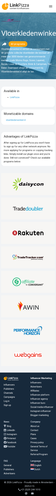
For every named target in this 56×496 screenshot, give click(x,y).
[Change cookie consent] (26, 493)
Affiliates (34, 390)
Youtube (11, 446)
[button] (4, 44)
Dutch (37, 469)
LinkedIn (11, 430)
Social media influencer (41, 407)
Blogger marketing (39, 415)
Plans (33, 434)
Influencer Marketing (41, 378)
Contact (34, 430)
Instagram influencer (40, 411)
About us (34, 426)
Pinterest (11, 438)
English (37, 465)
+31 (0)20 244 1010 (30, 489)
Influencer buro (37, 403)
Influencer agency (39, 399)
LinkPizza (14, 97)
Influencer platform (39, 395)
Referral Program (39, 454)
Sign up (7, 405)
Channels (8, 393)
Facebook (11, 442)
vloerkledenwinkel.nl (16, 120)
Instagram (12, 434)
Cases (33, 438)
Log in (6, 401)
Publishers (9, 389)
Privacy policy (37, 442)
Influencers (9, 385)
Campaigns (9, 397)
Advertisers (36, 386)
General (7, 465)
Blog (9, 426)
